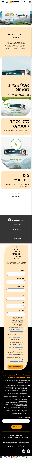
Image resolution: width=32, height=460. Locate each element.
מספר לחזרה (20, 286)
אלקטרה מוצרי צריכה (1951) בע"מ (15, 387)
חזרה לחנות (16, 196)
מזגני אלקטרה (17, 229)
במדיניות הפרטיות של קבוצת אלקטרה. (18, 407)
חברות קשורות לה (23, 390)
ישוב (23, 302)
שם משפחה (20, 278)
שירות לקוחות (17, 238)
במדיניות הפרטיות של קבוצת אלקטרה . (16, 348)
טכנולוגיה (17, 234)
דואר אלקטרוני (24, 417)
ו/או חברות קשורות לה (18, 337)
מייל (23, 295)
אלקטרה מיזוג (17, 224)
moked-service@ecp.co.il (16, 361)
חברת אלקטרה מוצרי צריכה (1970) (16, 332)
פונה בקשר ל (20, 310)
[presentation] (29, 95)
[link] (28, 451)
